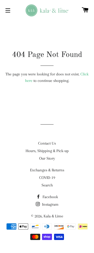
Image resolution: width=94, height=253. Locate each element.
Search (47, 185)
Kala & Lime (53, 216)
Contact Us (47, 143)
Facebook (50, 196)
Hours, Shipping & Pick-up (47, 150)
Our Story (47, 158)
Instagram (49, 204)
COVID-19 (47, 177)
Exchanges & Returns (47, 170)
